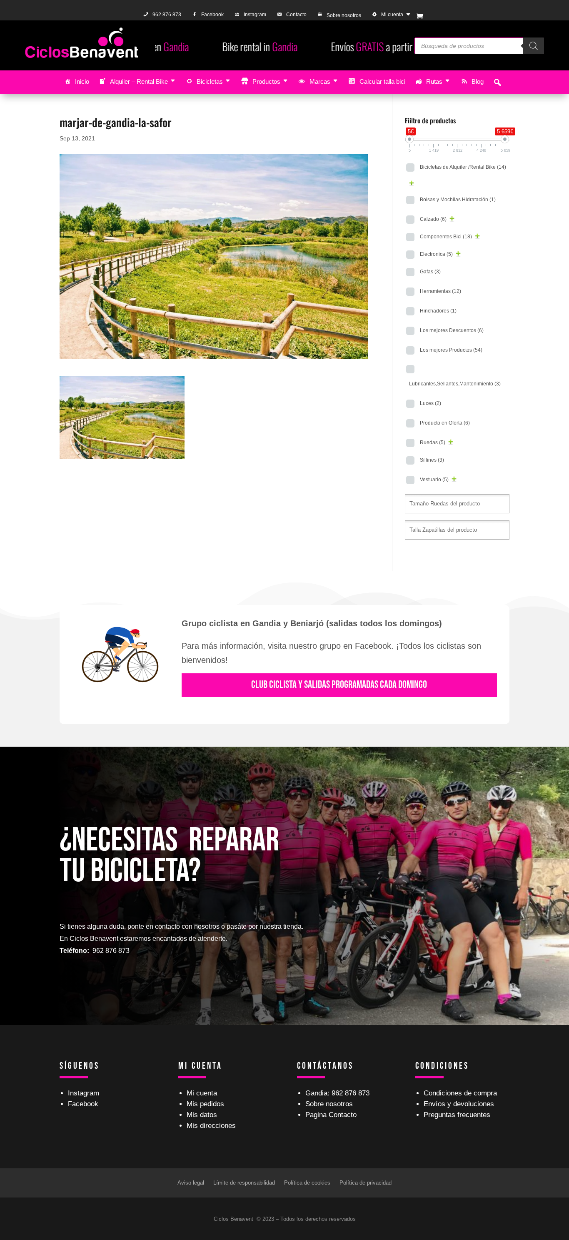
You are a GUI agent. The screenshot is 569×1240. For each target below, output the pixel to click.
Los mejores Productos (451, 350)
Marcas (319, 81)
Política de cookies (307, 1183)
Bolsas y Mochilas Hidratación (458, 199)
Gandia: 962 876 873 (337, 1093)
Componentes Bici (446, 237)
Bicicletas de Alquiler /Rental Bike (463, 167)
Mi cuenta (392, 15)
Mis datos (202, 1115)
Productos (266, 81)
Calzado (433, 219)
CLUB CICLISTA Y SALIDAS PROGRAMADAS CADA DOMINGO (339, 684)
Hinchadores (438, 311)
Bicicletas (210, 81)
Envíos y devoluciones (459, 1104)
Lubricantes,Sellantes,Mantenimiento (455, 384)
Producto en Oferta (445, 423)
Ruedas (432, 442)
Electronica (436, 254)
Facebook (212, 15)
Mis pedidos (205, 1104)
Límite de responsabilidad (244, 1183)
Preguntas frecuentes (457, 1115)
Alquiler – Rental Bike (139, 81)
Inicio (82, 81)
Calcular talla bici (382, 81)
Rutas (434, 81)
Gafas (430, 272)
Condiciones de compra (460, 1093)
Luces (430, 403)
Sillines (432, 460)
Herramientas (440, 291)
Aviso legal (190, 1183)
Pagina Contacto (331, 1115)
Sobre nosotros (344, 15)
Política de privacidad (365, 1183)
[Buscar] (533, 46)
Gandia (188, 46)
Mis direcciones (211, 1126)
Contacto (296, 15)
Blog (478, 81)
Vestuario (434, 479)
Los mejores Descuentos (452, 330)
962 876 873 (166, 15)
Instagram (255, 15)
